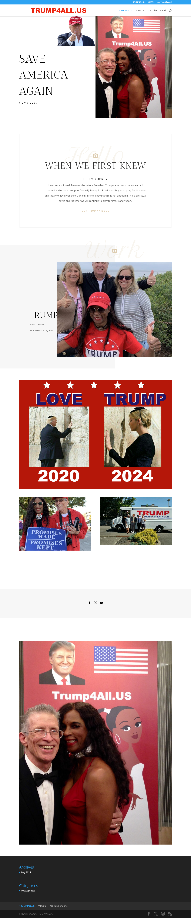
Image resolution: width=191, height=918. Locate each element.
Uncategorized (28, 890)
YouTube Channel (164, 2)
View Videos (28, 102)
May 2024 (26, 872)
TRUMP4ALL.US (139, 2)
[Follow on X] (95, 602)
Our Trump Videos (95, 210)
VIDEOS (151, 2)
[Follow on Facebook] (89, 602)
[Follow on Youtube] (101, 602)
